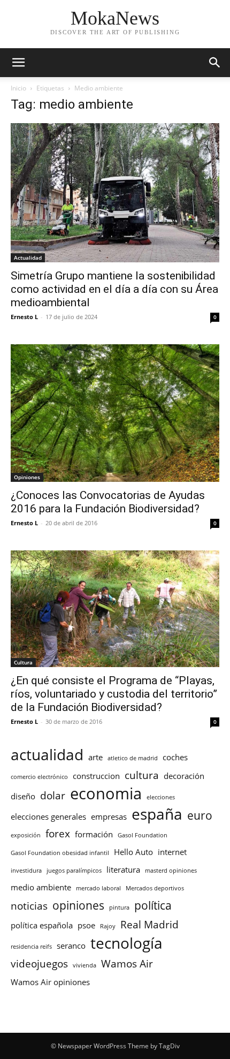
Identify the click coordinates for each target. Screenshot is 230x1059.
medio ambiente (41, 887)
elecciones (161, 797)
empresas (109, 816)
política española (42, 925)
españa (157, 814)
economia (106, 793)
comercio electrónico (39, 777)
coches (175, 757)
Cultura (23, 662)
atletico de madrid (133, 758)
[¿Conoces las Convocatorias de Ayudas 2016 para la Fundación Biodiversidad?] (115, 413)
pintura (119, 907)
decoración (184, 775)
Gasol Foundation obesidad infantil (60, 853)
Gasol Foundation (142, 835)
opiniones (78, 905)
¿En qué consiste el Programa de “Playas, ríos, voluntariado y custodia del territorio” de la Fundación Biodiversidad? (114, 694)
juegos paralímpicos (74, 870)
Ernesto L (24, 317)
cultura (142, 775)
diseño (23, 796)
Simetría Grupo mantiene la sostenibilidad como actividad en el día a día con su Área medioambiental (114, 289)
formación (94, 834)
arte (95, 757)
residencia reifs (31, 946)
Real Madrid (149, 924)
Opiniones (27, 477)
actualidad (47, 754)
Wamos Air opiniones (50, 982)
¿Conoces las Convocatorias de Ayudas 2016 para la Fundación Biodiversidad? (108, 502)
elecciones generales (48, 816)
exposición (26, 835)
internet (172, 851)
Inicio (18, 88)
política (153, 905)
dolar (52, 795)
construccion (96, 775)
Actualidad (28, 257)
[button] (18, 62)
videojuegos (39, 963)
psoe (86, 925)
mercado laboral (98, 888)
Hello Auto (133, 851)
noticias (29, 905)
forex (57, 833)
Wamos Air (127, 963)
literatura (123, 869)
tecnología (126, 943)
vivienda (84, 965)
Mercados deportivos (155, 888)
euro (199, 815)
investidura (26, 870)
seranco (71, 945)
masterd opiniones (171, 870)
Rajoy (108, 926)
